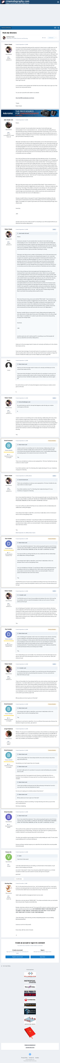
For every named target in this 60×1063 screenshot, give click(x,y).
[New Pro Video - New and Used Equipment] (30, 986)
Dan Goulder (8, 538)
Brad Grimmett (8, 440)
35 (9, 132)
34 (9, 896)
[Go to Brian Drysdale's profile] (8, 817)
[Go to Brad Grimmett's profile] (8, 445)
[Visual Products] (30, 993)
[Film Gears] (30, 975)
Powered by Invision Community (30, 1060)
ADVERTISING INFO (30, 1047)
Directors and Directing (22, 38)
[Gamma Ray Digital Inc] (30, 1004)
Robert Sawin (11, 36)
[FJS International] (30, 999)
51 (9, 741)
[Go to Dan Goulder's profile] (8, 543)
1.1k (9, 552)
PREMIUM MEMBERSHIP (30, 1045)
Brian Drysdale (8, 812)
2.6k (9, 454)
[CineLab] (30, 1020)
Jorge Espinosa (8, 729)
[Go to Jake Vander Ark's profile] (8, 125)
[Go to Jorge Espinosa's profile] (8, 734)
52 (9, 57)
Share (44, 37)
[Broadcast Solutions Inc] (30, 1011)
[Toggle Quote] (18, 233)
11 (9, 864)
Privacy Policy (24, 1057)
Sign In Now (42, 956)
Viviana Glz (8, 852)
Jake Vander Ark (8, 120)
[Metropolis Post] (30, 981)
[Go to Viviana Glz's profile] (8, 857)
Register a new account (17, 956)
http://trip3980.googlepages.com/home (25, 97)
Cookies (37, 1057)
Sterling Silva (8, 883)
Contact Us (31, 1057)
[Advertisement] (30, 15)
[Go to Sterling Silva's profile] (8, 888)
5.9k (9, 824)
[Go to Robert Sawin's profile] (4, 37)
